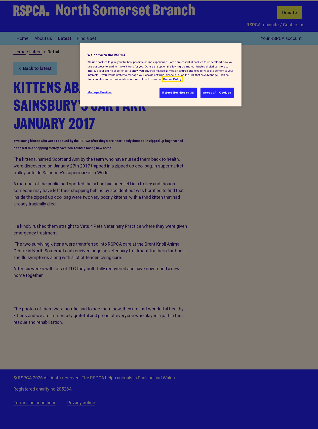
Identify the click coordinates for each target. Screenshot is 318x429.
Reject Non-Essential (178, 92)
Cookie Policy (172, 79)
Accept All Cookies (217, 92)
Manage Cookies (99, 92)
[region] (160, 74)
